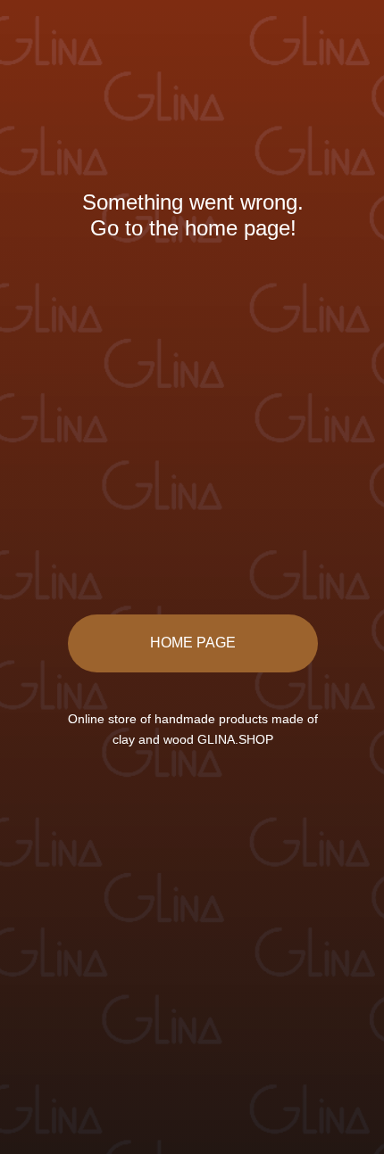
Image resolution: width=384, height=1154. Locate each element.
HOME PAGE (193, 642)
